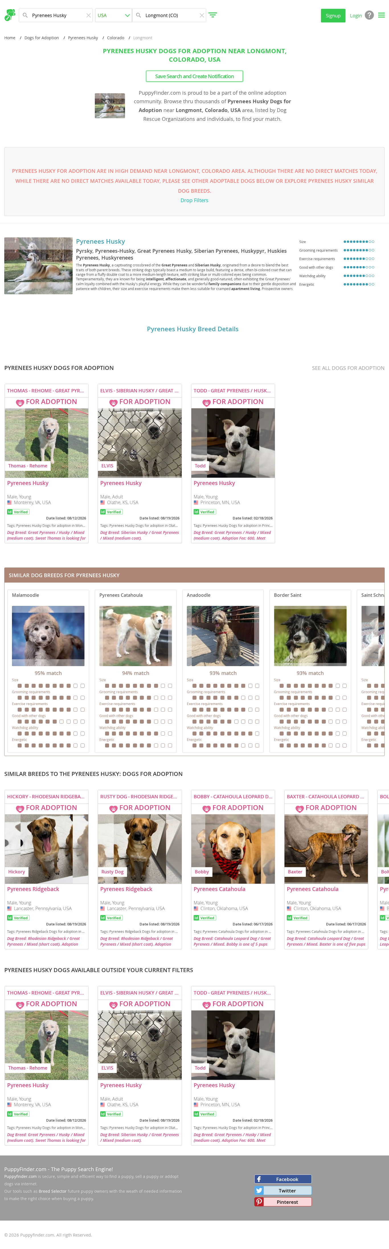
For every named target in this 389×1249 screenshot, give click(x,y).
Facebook (287, 1179)
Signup (333, 15)
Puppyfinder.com (20, 1176)
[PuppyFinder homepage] (9, 15)
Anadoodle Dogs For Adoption (223, 671)
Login (356, 15)
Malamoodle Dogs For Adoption (48, 671)
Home (9, 37)
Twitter (287, 1190)
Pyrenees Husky (83, 37)
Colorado (115, 37)
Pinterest (287, 1202)
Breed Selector (53, 1191)
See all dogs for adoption (348, 367)
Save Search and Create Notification (194, 76)
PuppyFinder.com (25, 1169)
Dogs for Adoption (41, 37)
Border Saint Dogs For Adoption (310, 671)
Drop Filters (194, 200)
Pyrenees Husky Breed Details (193, 329)
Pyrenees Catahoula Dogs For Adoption (135, 671)
